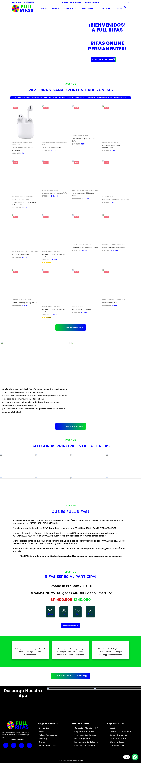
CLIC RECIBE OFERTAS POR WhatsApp (72, 676)
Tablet (27, 251)
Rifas (30, 142)
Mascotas (52, 251)
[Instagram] (13, 745)
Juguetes (81, 135)
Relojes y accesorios (114, 300)
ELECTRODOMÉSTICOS (119, 97)
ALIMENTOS (47, 97)
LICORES (34, 97)
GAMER (55, 97)
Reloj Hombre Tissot (110, 303)
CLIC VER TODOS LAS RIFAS (72, 426)
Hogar (58, 142)
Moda (112, 142)
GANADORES (70, 8)
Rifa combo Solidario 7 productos (115, 200)
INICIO (44, 8)
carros (74, 135)
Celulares (75, 245)
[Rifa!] (25, 122)
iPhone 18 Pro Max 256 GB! (70, 586)
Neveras (64, 142)
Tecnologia (16, 145)
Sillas (58, 190)
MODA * (40, 97)
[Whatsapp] (5, 745)
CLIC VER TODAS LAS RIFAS (72, 327)
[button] (135, 757)
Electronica (24, 142)
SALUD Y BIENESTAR (80, 97)
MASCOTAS (91, 97)
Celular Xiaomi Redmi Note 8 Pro (85, 248)
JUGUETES (62, 97)
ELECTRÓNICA (19, 97)
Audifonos (15, 142)
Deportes (113, 245)
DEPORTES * (71, 97)
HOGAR (27, 97)
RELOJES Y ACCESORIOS (104, 97)
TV (30, 199)
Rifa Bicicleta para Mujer (81, 309)
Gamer (44, 190)
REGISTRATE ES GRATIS (102, 59)
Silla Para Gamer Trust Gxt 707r (54, 193)
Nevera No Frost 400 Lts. (51, 148)
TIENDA (55, 8)
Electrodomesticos (49, 142)
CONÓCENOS (87, 8)
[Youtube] (21, 745)
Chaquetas (106, 142)
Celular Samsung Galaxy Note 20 (25, 303)
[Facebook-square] (29, 745)
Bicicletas (105, 245)
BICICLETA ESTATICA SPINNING (114, 248)
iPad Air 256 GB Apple (20, 254)
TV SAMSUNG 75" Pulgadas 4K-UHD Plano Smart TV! (70, 593)
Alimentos (105, 197)
